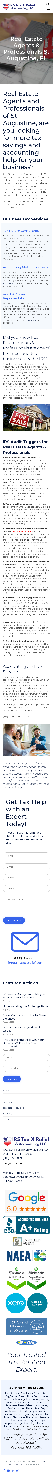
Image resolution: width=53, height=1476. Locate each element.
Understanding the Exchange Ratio (25, 1006)
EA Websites (17, 1464)
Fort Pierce (26, 1393)
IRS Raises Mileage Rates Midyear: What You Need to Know (24, 996)
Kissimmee (41, 1405)
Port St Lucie (12, 1393)
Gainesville (27, 1423)
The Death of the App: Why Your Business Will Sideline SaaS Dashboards (23, 1043)
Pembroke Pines (14, 1405)
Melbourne (11, 1411)
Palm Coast (11, 1414)
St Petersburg (25, 1420)
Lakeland (11, 1420)
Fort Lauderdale (37, 1402)
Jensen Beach (18, 1396)
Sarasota (44, 1417)
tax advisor (32, 320)
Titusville (24, 1411)
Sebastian (17, 1399)
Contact (7, 1119)
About (6, 1096)
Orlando (30, 1405)
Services (7, 1102)
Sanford (12, 1408)
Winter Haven (25, 1408)
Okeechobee (31, 1399)
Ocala (17, 1423)
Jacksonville (41, 1414)
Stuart (37, 1393)
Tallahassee (40, 1423)
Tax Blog (7, 1113)
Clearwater (19, 1417)
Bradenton (32, 1417)
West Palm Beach (17, 1402)
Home (6, 1090)
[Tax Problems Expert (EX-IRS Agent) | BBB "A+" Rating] (19, 7)
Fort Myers (41, 1420)
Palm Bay (39, 1408)
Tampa (8, 1417)
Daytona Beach (38, 1411)
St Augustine (26, 1414)
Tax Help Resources (13, 1107)
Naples (9, 1423)
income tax (9, 283)
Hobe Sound (34, 1396)
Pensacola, (10, 1426)
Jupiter (44, 1399)
